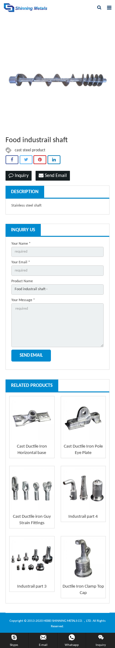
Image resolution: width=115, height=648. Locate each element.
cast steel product (30, 150)
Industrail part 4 (83, 516)
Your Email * (20, 262)
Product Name (22, 281)
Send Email (55, 175)
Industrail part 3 (32, 586)
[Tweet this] (26, 159)
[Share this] (12, 159)
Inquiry (21, 175)
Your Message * (23, 300)
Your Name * (21, 244)
